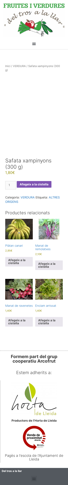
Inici (7, 66)
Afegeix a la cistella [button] (16, 261)
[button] (34, 44)
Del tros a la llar (12, 471)
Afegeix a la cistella (34, 184)
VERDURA (19, 66)
